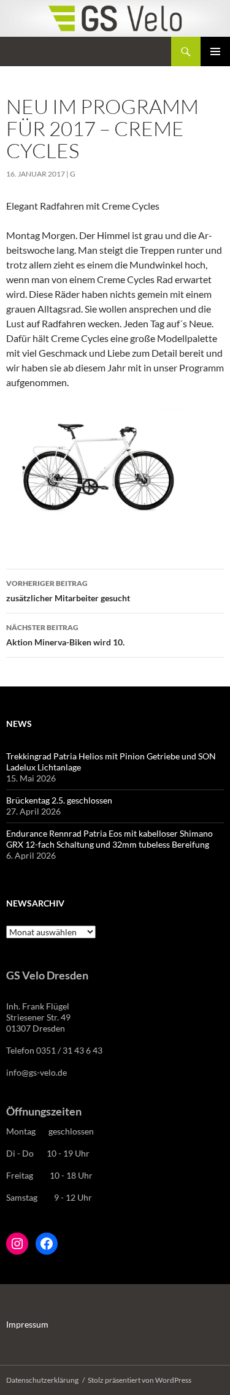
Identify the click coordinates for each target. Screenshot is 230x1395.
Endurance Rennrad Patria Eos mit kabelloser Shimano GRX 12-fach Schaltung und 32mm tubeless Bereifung (109, 839)
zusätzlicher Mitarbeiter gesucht (68, 591)
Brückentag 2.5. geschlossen (59, 800)
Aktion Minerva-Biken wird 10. (65, 635)
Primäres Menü (215, 51)
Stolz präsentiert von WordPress (139, 1380)
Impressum (27, 1324)
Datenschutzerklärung (42, 1380)
